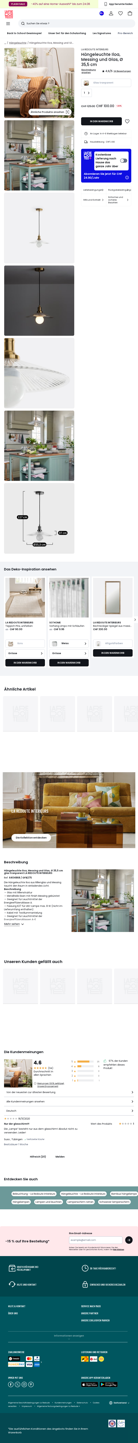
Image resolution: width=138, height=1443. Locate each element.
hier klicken (118, 1249)
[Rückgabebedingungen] (128, 190)
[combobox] (69, 1093)
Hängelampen (21, 1202)
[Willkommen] (111, 13)
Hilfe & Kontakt (16, 1306)
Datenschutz (82, 1402)
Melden (60, 1156)
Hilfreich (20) (38, 1156)
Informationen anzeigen (69, 1335)
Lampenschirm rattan (80, 1202)
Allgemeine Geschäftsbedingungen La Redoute (29, 1402)
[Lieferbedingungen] (103, 190)
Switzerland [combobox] (120, 1402)
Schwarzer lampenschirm (114, 1202)
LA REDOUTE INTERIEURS (94, 49)
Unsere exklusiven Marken (95, 1320)
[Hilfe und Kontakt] (103, 200)
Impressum (27, 1406)
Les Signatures (102, 33)
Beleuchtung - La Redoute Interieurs (34, 1193)
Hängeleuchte (17, 43)
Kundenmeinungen (63, 1402)
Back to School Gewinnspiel (24, 33)
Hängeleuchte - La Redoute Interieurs (83, 1193)
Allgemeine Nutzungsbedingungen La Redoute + (58, 1406)
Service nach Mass (91, 1306)
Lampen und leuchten (49, 1202)
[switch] (111, 161)
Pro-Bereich (125, 33)
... (5, 43)
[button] (130, 13)
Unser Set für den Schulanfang (67, 33)
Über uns (13, 1313)
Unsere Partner (89, 1313)
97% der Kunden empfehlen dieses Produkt (116, 1064)
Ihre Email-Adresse (80, 1233)
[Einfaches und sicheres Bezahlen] (128, 200)
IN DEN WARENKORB (101, 121)
